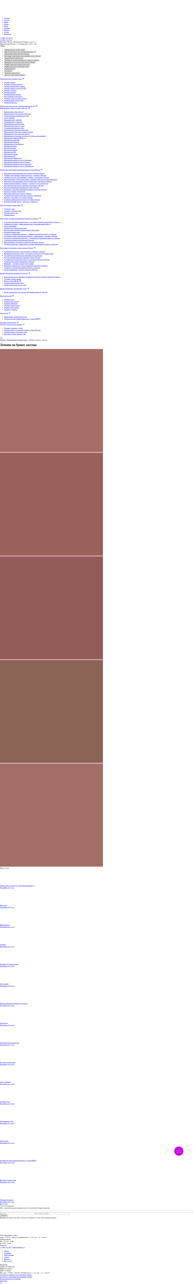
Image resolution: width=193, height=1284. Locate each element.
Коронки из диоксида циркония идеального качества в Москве (25, 190)
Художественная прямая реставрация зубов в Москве (22, 258)
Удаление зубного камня (12, 279)
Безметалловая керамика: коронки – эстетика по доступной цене (26, 183)
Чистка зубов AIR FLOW (12, 281)
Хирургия (3, 905)
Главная (6, 18)
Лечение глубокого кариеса (13, 84)
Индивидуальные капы (12, 232)
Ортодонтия (4, 1141)
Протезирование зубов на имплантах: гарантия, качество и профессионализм (30, 179)
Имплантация (4, 925)
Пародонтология (10, 69)
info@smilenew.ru (19, 1247)
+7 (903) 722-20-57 (6, 38)
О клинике (7, 1253)
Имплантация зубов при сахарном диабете (18, 132)
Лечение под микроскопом (9, 964)
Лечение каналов (10, 92)
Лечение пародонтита (11, 308)
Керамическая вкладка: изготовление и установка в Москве (24, 252)
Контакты (7, 34)
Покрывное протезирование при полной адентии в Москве (24, 173)
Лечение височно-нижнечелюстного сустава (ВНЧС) (22, 319)
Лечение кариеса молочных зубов (15, 332)
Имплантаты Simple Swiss (13, 158)
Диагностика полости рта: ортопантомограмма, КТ (20, 52)
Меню (2, 46)
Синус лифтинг (5, 1082)
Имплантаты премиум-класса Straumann (17, 160)
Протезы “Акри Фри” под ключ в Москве (18, 198)
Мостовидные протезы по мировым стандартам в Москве (24, 185)
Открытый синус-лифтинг (13, 122)
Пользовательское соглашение (10, 1279)
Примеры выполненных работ (17, 340)
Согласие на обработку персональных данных (16, 1275)
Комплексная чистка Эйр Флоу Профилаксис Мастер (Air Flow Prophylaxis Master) (32, 277)
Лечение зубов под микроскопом (15, 98)
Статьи (6, 32)
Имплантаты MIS (10, 152)
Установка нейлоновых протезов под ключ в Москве (22, 200)
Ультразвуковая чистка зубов (14, 283)
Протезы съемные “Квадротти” (14, 192)
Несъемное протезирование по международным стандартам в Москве (28, 181)
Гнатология (8, 71)
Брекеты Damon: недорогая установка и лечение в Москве (24, 242)
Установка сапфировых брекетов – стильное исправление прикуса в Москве (30, 234)
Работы (6, 30)
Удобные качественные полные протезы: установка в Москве (25, 175)
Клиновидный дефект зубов (13, 101)
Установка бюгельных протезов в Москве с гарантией (22, 196)
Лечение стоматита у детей (13, 328)
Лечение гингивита (10, 304)
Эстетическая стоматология (9, 1043)
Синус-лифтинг (9, 118)
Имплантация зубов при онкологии (16, 130)
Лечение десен (9, 299)
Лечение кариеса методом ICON (15, 88)
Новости (7, 1259)
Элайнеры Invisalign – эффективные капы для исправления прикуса (27, 224)
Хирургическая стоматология (14, 58)
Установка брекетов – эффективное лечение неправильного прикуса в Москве (31, 244)
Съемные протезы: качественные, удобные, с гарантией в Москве (26, 177)
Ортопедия (4, 1023)
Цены (6, 26)
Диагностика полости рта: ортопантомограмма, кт (17, 886)
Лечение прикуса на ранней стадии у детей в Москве (22, 330)
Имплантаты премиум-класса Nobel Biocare (19, 166)
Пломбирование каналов (12, 94)
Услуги (6, 20)
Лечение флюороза (10, 103)
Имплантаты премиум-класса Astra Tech (18, 164)
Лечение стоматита (10, 310)
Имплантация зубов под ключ (14, 126)
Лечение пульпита (10, 90)
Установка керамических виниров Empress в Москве (22, 268)
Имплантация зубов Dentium (14, 144)
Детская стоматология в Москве (15, 75)
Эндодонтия (4, 984)
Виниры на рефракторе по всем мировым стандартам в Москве (26, 266)
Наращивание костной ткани (14, 124)
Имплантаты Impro (10, 146)
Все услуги (4, 1204)
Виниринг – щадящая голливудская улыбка (19, 264)
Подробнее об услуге (7, 888)
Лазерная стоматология (12, 73)
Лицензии (3, 1281)
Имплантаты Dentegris (11, 142)
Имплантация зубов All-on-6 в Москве (17, 114)
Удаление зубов (9, 209)
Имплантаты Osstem (11, 154)
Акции (6, 24)
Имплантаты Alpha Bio (12, 140)
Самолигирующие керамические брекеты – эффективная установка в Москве (30, 236)
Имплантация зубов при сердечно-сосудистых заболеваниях (24, 136)
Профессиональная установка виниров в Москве (21, 270)
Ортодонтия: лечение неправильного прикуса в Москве (22, 60)
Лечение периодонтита (12, 306)
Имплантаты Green (10, 150)
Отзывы (7, 28)
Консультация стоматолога (13, 96)
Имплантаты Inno (10, 148)
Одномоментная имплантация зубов (16, 116)
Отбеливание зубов (6, 1121)
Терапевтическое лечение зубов (14, 50)
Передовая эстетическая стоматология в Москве (20, 62)
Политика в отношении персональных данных (16, 1277)
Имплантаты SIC (10, 156)
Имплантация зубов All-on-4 (14, 112)
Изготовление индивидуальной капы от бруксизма (21, 230)
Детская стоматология (7, 1062)
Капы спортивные (10, 226)
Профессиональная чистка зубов (15, 285)
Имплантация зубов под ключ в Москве (17, 54)
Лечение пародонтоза (11, 301)
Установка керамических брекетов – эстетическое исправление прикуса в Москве (32, 238)
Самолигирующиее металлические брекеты (19, 240)
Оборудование (9, 1255)
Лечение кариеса (10, 82)
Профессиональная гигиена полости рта (17, 64)
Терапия (3, 945)
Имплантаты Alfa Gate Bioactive (15, 138)
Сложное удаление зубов (12, 211)
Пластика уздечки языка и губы (15, 334)
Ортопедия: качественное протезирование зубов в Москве (22, 56)
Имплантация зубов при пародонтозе (17, 134)
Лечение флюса (9, 215)
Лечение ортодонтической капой (15, 228)
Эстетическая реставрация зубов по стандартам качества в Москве (27, 260)
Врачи (6, 22)
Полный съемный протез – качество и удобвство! (21, 202)
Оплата (6, 1251)
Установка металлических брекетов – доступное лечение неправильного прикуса (32, 222)
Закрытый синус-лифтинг (13, 120)
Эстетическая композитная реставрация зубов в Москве (23, 256)
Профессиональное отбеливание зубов (17, 66)
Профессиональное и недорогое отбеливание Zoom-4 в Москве (25, 292)
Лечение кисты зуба (11, 213)
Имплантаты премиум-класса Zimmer (17, 162)
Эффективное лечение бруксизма (15, 317)
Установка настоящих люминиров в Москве (19, 262)
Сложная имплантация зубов (14, 128)
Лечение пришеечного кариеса (14, 86)
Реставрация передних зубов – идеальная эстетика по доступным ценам (28, 254)
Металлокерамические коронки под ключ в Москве (21, 188)
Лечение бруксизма (6, 1200)
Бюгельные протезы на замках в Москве (18, 194)
